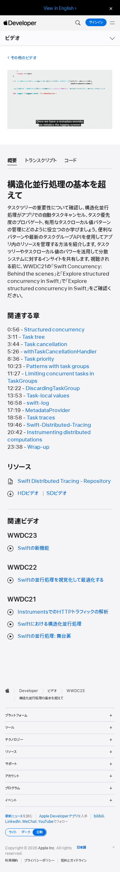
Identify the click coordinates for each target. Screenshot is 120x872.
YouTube (45, 821)
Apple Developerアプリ (58, 816)
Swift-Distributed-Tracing (59, 425)
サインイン (96, 22)
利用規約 (11, 860)
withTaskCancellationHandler (60, 352)
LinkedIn (12, 821)
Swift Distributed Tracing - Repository (64, 481)
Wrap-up (38, 447)
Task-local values (48, 396)
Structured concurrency (54, 330)
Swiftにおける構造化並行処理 (50, 624)
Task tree (33, 337)
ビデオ (12, 38)
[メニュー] (112, 23)
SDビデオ (56, 493)
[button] (77, 23)
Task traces (41, 418)
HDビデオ (28, 493)
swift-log (38, 403)
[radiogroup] (26, 832)
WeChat (29, 821)
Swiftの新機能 (33, 548)
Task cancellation (45, 344)
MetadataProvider (47, 410)
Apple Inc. (47, 848)
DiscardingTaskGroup (53, 388)
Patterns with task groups (57, 366)
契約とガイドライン (74, 860)
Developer (28, 691)
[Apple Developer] (20, 23)
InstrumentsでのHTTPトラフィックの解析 (63, 612)
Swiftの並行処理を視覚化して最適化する (61, 580)
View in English (59, 8)
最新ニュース (14, 816)
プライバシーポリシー (39, 860)
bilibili (99, 816)
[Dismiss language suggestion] (110, 8)
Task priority (39, 359)
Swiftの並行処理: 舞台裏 (44, 636)
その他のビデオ (23, 58)
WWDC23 (76, 691)
